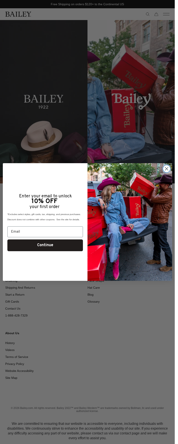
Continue (45, 245)
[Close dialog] (166, 169)
